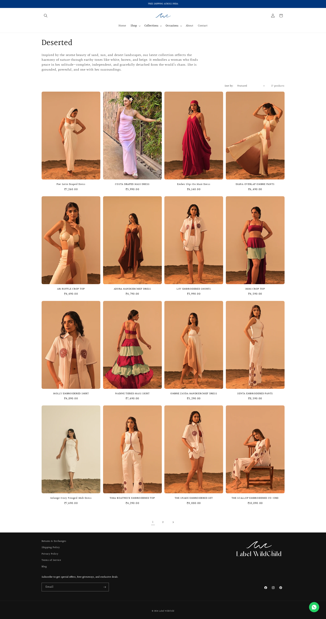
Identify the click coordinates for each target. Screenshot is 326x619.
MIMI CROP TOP (255, 289)
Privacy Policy (50, 554)
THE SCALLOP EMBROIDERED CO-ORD (255, 498)
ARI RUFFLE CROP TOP (71, 289)
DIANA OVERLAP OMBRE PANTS (255, 184)
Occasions (172, 26)
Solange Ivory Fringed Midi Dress (71, 498)
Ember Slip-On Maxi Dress (193, 184)
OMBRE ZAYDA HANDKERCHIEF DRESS (193, 393)
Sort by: (229, 86)
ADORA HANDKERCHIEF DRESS (132, 289)
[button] (46, 16)
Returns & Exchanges (54, 541)
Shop (134, 26)
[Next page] (173, 522)
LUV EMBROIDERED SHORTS (194, 289)
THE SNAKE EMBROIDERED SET (194, 498)
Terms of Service (51, 560)
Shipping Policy (51, 547)
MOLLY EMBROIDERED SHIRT (71, 393)
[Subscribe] (105, 587)
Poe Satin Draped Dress (71, 184)
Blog (44, 567)
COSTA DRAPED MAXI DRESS (132, 184)
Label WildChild (166, 611)
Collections (151, 26)
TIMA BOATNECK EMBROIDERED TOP (132, 498)
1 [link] (152, 522)
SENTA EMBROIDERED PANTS (255, 393)
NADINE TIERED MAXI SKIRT (132, 393)
